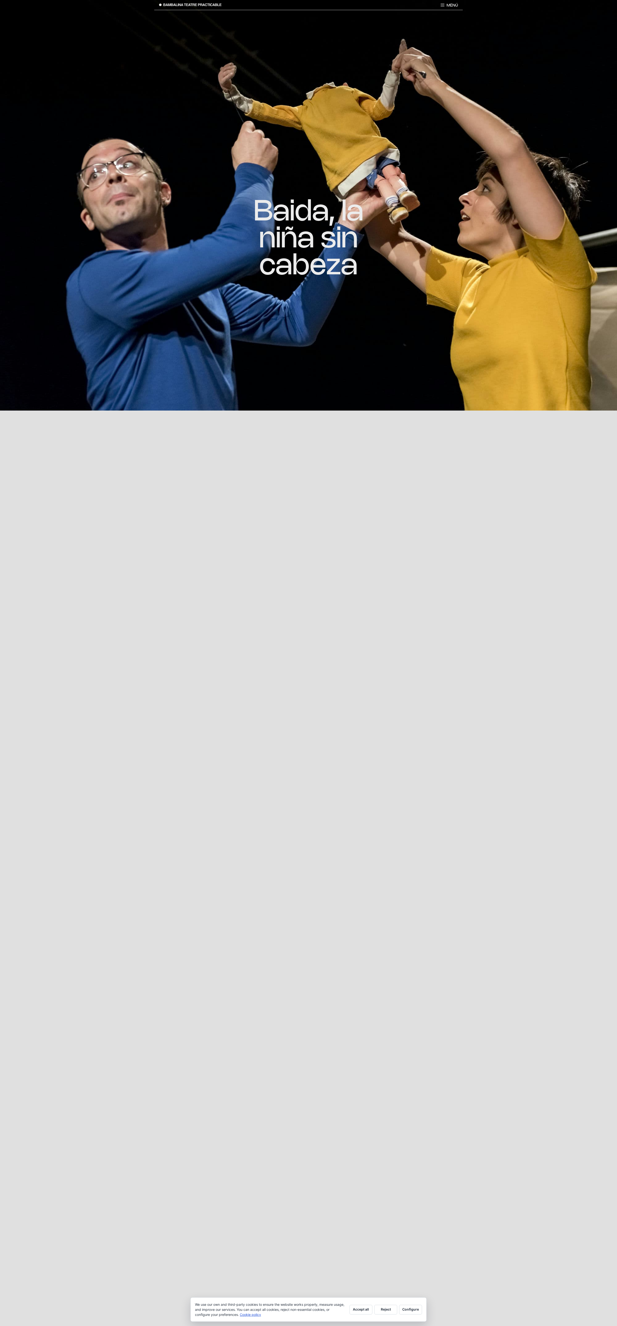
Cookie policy (250, 1315)
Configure (410, 1309)
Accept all (361, 1309)
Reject (386, 1309)
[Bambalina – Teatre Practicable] (190, 4)
